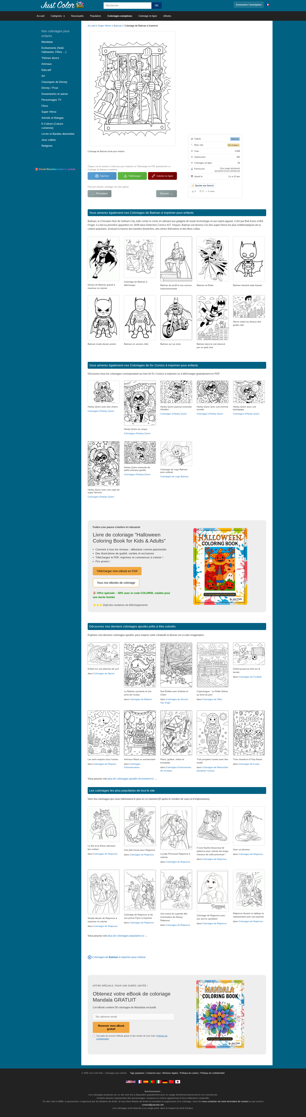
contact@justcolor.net (153, 1104)
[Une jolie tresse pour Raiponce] (140, 845)
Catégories (56, 16)
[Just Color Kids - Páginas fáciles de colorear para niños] (145, 1082)
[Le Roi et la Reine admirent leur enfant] (104, 841)
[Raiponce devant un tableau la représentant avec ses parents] (249, 908)
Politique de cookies (189, 1073)
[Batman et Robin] (213, 280)
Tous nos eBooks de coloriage (116, 582)
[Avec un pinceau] (249, 844)
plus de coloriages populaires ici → (127, 935)
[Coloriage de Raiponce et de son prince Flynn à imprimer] (140, 910)
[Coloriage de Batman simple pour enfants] (140, 277)
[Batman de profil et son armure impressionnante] (176, 280)
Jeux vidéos (48, 139)
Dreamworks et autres (54, 93)
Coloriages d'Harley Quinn (101, 411)
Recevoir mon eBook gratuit (111, 1027)
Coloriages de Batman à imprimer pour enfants (162, 212)
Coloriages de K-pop (249, 764)
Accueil (40, 16)
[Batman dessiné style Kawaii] (249, 280)
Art (43, 75)
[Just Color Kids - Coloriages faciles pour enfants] (139, 1082)
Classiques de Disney (54, 81)
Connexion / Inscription (249, 4)
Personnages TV (51, 99)
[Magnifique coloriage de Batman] (104, 280)
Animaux (46, 63)
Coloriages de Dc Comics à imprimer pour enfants (164, 365)
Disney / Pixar (49, 87)
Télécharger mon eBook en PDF (117, 571)
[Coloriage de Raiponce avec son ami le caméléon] (213, 910)
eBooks (167, 16)
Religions (46, 145)
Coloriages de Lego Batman (174, 476)
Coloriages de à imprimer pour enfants (119, 957)
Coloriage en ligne (147, 16)
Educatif (46, 70)
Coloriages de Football (250, 676)
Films (44, 105)
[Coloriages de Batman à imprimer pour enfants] (90, 957)
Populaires (95, 16)
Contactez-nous (153, 1073)
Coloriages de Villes (212, 699)
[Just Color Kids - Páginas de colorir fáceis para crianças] (152, 1082)
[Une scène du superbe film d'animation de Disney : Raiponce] (176, 909)
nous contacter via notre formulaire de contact (225, 1101)
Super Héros (104, 25)
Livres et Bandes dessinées (57, 133)
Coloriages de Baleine (141, 699)
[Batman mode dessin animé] (104, 339)
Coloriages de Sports (103, 673)
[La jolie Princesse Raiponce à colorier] (176, 849)
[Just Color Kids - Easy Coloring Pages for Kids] (130, 1082)
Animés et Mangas (52, 117)
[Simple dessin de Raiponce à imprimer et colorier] (104, 913)
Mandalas (47, 41)
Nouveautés (77, 16)
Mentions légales (170, 1073)
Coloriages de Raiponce (105, 854)
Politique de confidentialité (212, 1073)
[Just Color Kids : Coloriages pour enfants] (63, 4)
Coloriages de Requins (104, 764)
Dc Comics (233, 145)
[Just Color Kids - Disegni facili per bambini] (158, 1082)
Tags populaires (137, 1073)
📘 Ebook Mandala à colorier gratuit (55, 169)
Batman (118, 25)
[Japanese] (177, 1082)
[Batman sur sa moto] (176, 339)
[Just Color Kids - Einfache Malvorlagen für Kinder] (165, 1082)
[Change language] (267, 5)
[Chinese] (171, 1082)
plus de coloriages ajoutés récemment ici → (132, 778)
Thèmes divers (50, 58)
